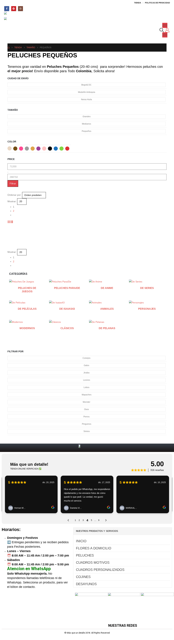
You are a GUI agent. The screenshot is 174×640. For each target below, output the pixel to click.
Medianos (86, 124)
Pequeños (86, 131)
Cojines (83, 577)
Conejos (86, 358)
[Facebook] (6, 8)
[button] (161, 30)
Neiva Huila (86, 99)
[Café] (15, 148)
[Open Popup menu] (164, 25)
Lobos (86, 387)
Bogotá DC (86, 85)
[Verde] (61, 148)
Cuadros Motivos (92, 562)
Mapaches (86, 395)
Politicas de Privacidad (157, 3)
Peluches (85, 555)
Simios (86, 431)
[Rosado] (44, 148)
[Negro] (50, 148)
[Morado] (38, 148)
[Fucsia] (21, 148)
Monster (86, 402)
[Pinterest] (13, 8)
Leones (86, 380)
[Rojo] (67, 148)
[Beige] (9, 148)
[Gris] (27, 148)
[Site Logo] (13, 14)
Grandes (87, 116)
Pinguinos (86, 424)
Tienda (137, 3)
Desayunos (86, 584)
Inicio (81, 541)
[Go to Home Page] (8, 47)
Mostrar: (11, 201)
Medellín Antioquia (86, 92)
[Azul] (56, 148)
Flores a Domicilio (93, 548)
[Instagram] (20, 8)
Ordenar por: (14, 195)
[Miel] (33, 148)
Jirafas (86, 373)
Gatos (86, 365)
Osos (86, 409)
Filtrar (13, 183)
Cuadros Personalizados (100, 570)
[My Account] (167, 30)
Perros (86, 416)
